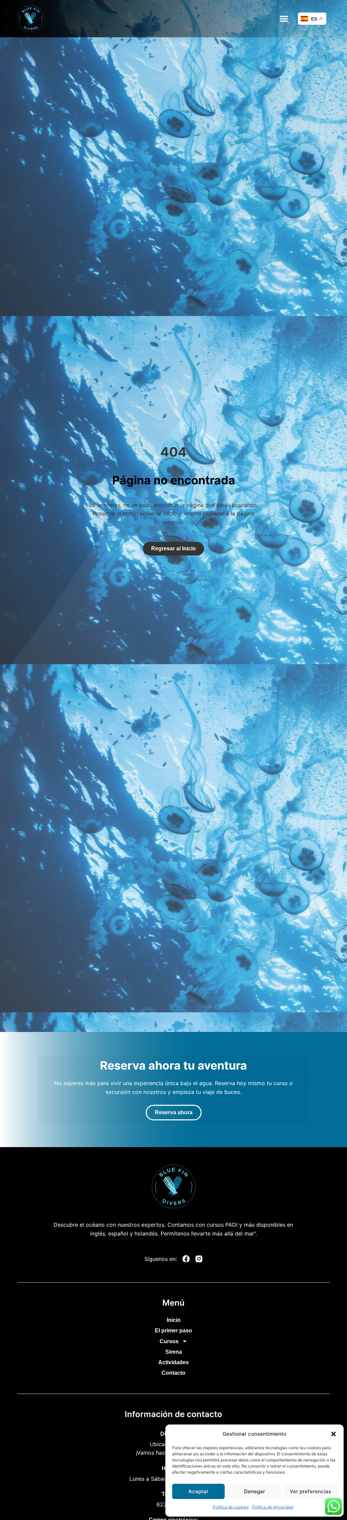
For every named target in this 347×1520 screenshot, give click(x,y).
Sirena (173, 1352)
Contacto (173, 1373)
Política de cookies (231, 1507)
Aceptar (198, 1491)
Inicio (174, 1320)
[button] (333, 1434)
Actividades (173, 1362)
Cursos (169, 1341)
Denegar (254, 1491)
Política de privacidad (272, 1507)
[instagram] (199, 1259)
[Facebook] (186, 1259)
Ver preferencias (310, 1491)
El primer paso (173, 1330)
